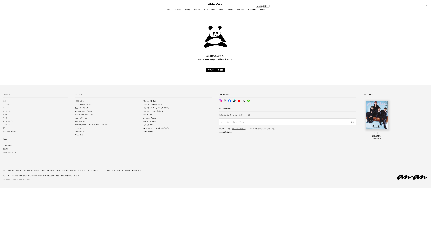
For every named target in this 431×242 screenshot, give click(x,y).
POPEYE (18, 170)
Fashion (197, 9)
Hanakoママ (72, 170)
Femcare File (148, 131)
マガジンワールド (117, 170)
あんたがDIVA (148, 125)
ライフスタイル (8, 121)
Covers (169, 9)
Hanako (43, 170)
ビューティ (6, 108)
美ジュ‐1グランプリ (150, 114)
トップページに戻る (215, 70)
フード (5, 118)
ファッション (7, 111)
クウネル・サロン (93, 170)
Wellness (240, 9)
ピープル (6, 104)
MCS (108, 170)
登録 (352, 122)
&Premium (50, 170)
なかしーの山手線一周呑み (152, 104)
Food (221, 9)
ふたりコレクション (82, 108)
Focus (262, 9)
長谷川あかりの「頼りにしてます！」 (156, 108)
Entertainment (209, 9)
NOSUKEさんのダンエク (83, 111)
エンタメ (6, 114)
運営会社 (6, 149)
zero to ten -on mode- (83, 104)
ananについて (7, 146)
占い (4, 128)
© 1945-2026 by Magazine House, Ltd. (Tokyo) (17, 179)
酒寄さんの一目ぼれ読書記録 (153, 111)
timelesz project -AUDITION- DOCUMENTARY (92, 125)
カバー (5, 101)
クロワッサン (82, 170)
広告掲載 (127, 170)
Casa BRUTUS (28, 170)
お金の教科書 (79, 131)
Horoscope (252, 9)
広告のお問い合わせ (10, 152)
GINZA (36, 170)
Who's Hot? (79, 135)
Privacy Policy (136, 170)
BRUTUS (11, 170)
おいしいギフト (80, 121)
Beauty (187, 9)
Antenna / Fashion (150, 118)
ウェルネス (6, 124)
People (178, 9)
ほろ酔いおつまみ (149, 121)
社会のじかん (79, 128)
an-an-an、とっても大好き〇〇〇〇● (156, 128)
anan (4, 170)
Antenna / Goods (81, 118)
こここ (103, 170)
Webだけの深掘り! (9, 131)
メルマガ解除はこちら (225, 132)
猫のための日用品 (149, 101)
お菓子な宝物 (79, 101)
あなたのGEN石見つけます (84, 114)
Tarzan (58, 170)
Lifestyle (230, 9)
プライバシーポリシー (238, 129)
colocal (64, 170)
